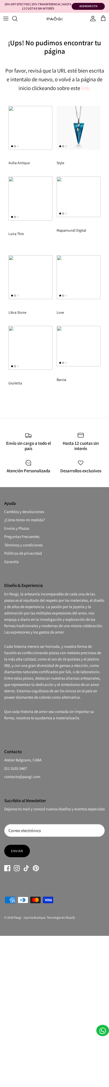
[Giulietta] (30, 348)
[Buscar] (17, 18)
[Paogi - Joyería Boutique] (54, 19)
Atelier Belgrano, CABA (23, 759)
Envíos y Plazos (16, 528)
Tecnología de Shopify (61, 917)
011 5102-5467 (15, 768)
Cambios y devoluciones (24, 511)
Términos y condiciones (23, 544)
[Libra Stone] (30, 277)
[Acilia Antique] (30, 128)
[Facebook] (7, 868)
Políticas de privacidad (23, 553)
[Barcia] (79, 346)
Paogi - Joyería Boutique (30, 917)
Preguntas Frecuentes (21, 536)
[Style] (79, 128)
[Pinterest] (36, 868)
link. (86, 88)
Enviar (17, 851)
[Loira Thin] (30, 199)
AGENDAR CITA (88, 6)
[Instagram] (17, 868)
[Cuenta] (91, 18)
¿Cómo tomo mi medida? (24, 519)
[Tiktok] (26, 868)
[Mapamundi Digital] (79, 197)
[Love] (79, 277)
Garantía (11, 561)
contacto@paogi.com (22, 776)
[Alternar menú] (6, 18)
